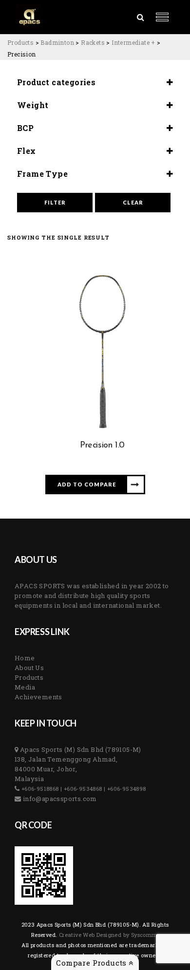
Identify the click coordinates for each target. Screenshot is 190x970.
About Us (29, 667)
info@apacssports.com (58, 798)
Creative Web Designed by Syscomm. (108, 934)
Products (29, 677)
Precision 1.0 (102, 445)
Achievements (38, 696)
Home (25, 657)
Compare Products (92, 963)
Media (25, 687)
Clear (133, 202)
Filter (55, 202)
